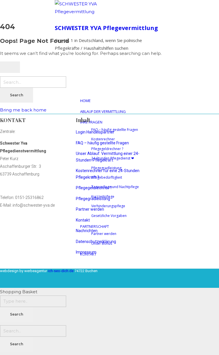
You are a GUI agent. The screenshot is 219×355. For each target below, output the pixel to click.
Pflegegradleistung (93, 198)
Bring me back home (23, 110)
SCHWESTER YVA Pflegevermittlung (106, 28)
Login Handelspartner (95, 132)
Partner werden (90, 209)
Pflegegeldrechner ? (94, 188)
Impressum (86, 252)
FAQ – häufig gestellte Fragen (102, 143)
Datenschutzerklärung (96, 241)
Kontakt (83, 220)
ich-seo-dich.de (61, 270)
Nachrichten (87, 230)
